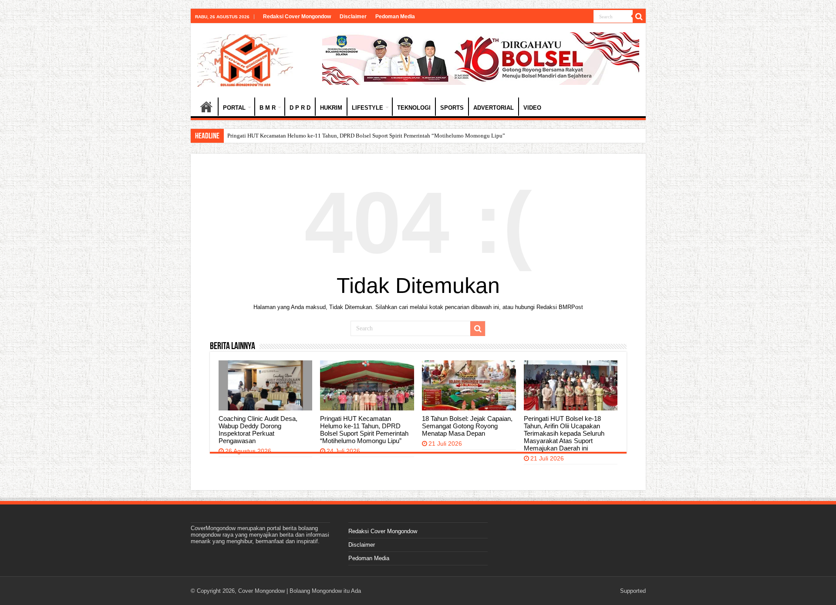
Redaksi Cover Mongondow (297, 16)
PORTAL (234, 107)
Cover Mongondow (261, 591)
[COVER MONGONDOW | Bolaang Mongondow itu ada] (245, 58)
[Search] (639, 16)
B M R (268, 107)
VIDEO (532, 107)
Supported (633, 591)
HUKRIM (331, 107)
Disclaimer (353, 16)
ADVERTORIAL (493, 107)
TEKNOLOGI (414, 107)
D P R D (300, 107)
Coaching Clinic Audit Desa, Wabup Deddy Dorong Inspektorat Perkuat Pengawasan (258, 429)
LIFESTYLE (367, 107)
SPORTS (452, 107)
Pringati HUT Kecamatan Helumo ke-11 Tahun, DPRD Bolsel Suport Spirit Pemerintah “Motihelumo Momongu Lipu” (364, 429)
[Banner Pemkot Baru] (480, 58)
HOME (206, 106)
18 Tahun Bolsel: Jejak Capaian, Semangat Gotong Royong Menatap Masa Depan (467, 426)
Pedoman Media (395, 16)
